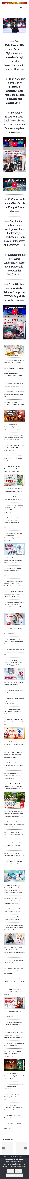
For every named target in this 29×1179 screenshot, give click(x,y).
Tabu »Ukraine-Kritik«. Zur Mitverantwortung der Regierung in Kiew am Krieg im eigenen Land (14, 786)
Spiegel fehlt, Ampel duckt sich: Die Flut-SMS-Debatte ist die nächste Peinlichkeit (14, 404)
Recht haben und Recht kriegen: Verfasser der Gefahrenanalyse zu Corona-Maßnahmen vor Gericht (14, 604)
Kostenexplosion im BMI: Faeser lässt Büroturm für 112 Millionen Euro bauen (13, 458)
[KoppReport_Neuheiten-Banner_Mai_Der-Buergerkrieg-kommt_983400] (14, 410)
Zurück (20, 7)
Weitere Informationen (14, 1175)
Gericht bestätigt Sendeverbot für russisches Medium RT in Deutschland (13, 1086)
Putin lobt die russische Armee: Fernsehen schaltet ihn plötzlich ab (14, 722)
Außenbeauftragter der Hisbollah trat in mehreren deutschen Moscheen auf (14, 971)
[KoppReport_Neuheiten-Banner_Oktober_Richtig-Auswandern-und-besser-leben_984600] (14, 728)
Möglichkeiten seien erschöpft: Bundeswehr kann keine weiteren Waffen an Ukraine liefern (13, 901)
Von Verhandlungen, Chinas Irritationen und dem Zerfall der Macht (13, 711)
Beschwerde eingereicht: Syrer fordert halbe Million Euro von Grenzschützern (13, 776)
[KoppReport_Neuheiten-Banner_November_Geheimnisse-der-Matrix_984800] (14, 1059)
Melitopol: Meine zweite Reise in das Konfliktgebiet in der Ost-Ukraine (14, 652)
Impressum (19, 1156)
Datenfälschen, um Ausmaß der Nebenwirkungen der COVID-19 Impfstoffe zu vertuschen (14, 292)
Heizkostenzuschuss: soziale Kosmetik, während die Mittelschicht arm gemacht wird (14, 1024)
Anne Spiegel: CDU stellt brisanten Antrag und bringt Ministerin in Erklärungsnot (13, 469)
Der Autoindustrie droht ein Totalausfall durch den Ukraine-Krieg (14, 981)
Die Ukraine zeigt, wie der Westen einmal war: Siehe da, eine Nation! (13, 641)
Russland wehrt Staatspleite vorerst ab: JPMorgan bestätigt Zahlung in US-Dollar (13, 755)
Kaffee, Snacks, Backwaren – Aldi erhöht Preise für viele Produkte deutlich (14, 1126)
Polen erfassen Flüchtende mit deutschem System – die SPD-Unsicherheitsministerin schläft (14, 583)
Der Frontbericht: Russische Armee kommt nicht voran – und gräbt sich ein (13, 631)
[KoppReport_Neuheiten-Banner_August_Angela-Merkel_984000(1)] (14, 998)
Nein (18, 1171)
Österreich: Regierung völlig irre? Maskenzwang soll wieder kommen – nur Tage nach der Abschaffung (14, 437)
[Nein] (27, 1168)
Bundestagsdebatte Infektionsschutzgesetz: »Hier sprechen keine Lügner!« (12, 427)
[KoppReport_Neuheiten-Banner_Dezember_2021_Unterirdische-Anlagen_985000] (14, 870)
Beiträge (5, 1156)
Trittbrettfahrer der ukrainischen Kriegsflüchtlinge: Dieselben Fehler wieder (14, 394)
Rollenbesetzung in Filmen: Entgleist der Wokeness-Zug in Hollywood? (12, 1014)
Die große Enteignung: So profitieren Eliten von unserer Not (13, 845)
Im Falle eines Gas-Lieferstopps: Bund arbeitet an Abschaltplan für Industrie (13, 992)
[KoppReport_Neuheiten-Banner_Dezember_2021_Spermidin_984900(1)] (14, 933)
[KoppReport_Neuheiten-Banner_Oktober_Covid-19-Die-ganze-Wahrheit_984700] (14, 668)
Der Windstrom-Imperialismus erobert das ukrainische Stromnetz (13, 744)
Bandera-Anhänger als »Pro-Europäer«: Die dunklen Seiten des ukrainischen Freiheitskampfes (13, 813)
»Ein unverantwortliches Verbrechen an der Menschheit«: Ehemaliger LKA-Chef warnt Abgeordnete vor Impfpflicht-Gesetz (14, 522)
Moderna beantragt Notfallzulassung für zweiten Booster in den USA (14, 824)
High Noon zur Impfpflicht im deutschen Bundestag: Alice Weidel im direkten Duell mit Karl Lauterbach (14, 90)
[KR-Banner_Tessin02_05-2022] (14, 792)
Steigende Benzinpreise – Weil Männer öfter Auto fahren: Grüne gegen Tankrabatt (13, 560)
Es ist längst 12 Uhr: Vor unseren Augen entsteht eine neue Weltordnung (14, 701)
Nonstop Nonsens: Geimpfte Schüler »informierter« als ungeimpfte (12, 1054)
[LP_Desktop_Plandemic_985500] (14, 319)
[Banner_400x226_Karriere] (14, 614)
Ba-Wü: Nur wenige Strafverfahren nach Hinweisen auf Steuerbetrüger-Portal (13, 1107)
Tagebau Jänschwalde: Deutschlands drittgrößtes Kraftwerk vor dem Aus (14, 1076)
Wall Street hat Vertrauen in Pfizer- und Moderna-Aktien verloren (14, 765)
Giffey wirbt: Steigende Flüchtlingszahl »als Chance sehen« (13, 1097)
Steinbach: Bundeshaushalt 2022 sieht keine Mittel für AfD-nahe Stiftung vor (14, 448)
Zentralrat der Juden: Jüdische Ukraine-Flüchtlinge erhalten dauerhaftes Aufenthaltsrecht (13, 1035)
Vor (24, 7)
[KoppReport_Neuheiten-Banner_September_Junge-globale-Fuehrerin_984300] (14, 475)
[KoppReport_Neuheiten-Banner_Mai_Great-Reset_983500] (14, 544)
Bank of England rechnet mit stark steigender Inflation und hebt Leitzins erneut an (13, 835)
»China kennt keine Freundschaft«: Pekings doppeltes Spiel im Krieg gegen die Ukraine (14, 662)
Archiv (12, 1156)
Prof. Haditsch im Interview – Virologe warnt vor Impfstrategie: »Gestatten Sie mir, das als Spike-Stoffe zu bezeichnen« (14, 233)
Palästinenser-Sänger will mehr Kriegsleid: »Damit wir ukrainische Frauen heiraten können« (13, 927)
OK (10, 1171)
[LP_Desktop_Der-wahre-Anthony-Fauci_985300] (14, 151)
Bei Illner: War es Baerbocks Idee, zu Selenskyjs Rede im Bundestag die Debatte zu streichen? (14, 594)
